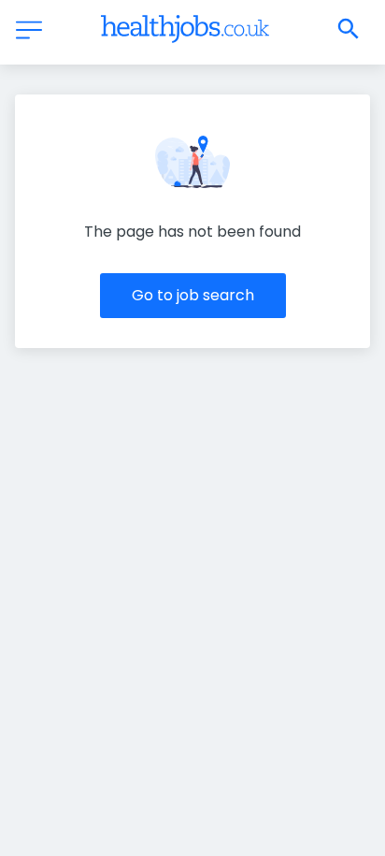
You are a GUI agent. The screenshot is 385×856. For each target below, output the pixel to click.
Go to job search (193, 295)
